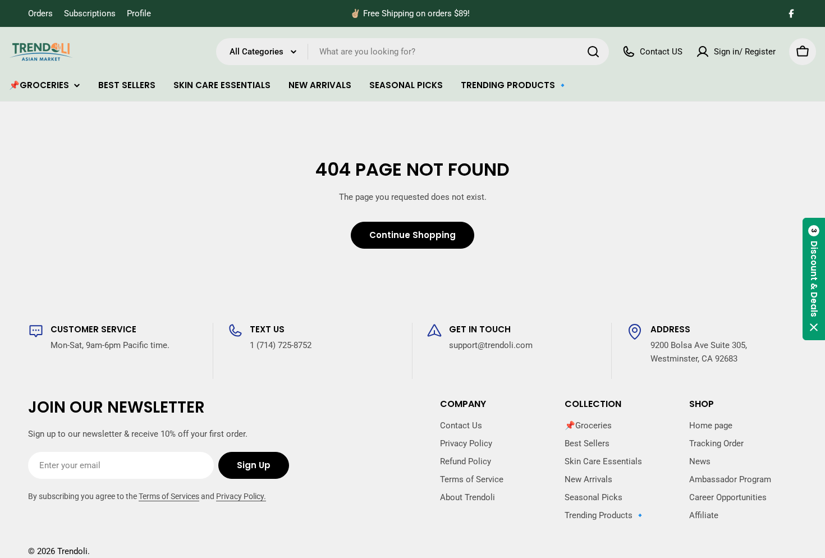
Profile (139, 13)
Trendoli (72, 551)
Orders (40, 13)
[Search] (593, 51)
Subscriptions (90, 13)
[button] (814, 279)
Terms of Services (169, 496)
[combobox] (412, 51)
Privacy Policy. (241, 496)
